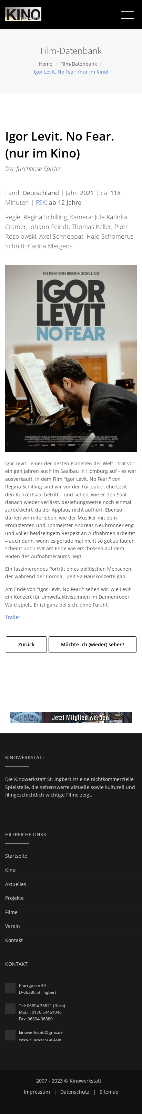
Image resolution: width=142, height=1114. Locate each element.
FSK (41, 202)
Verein (12, 926)
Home (45, 63)
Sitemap (109, 1091)
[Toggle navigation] (127, 15)
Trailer (12, 617)
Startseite (16, 856)
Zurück (26, 644)
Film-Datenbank (78, 63)
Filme (11, 912)
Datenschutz (74, 1091)
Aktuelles (15, 884)
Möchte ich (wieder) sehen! (92, 644)
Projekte (14, 898)
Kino (10, 870)
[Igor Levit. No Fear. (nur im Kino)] (71, 358)
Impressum (37, 1091)
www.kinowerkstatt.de (40, 1039)
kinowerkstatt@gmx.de (41, 1032)
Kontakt (14, 940)
